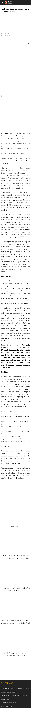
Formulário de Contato (7, 706)
